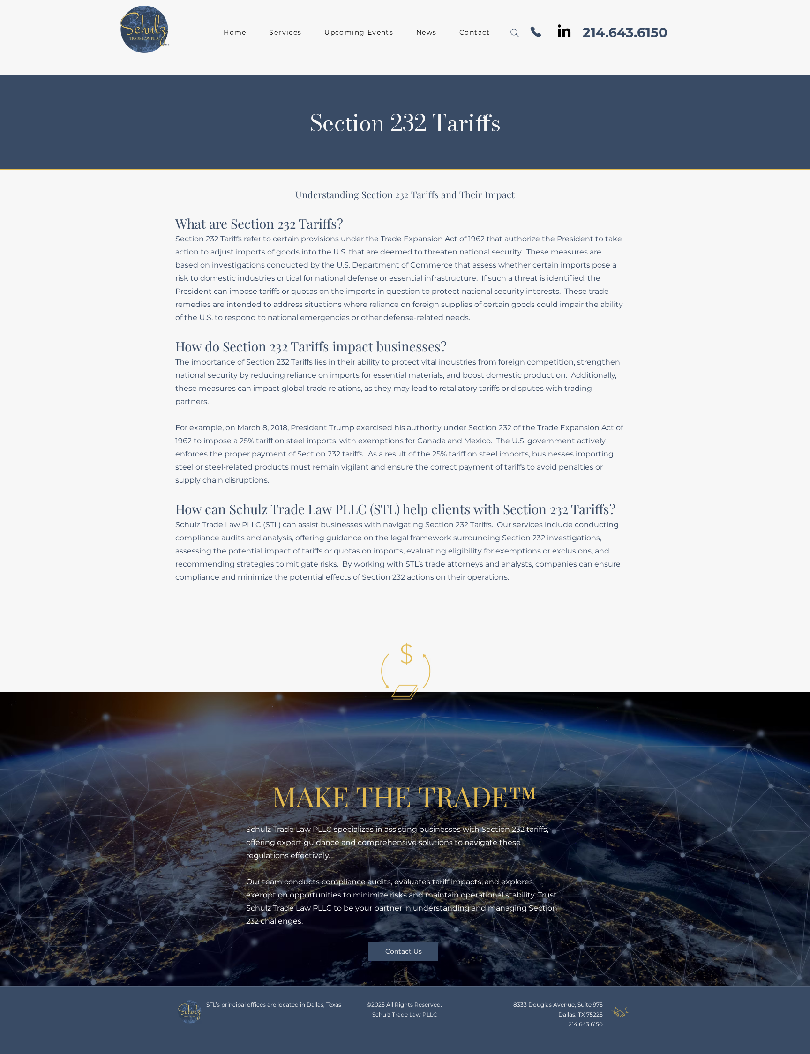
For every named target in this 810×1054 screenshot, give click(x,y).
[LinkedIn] (564, 31)
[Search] (515, 33)
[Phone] (535, 31)
